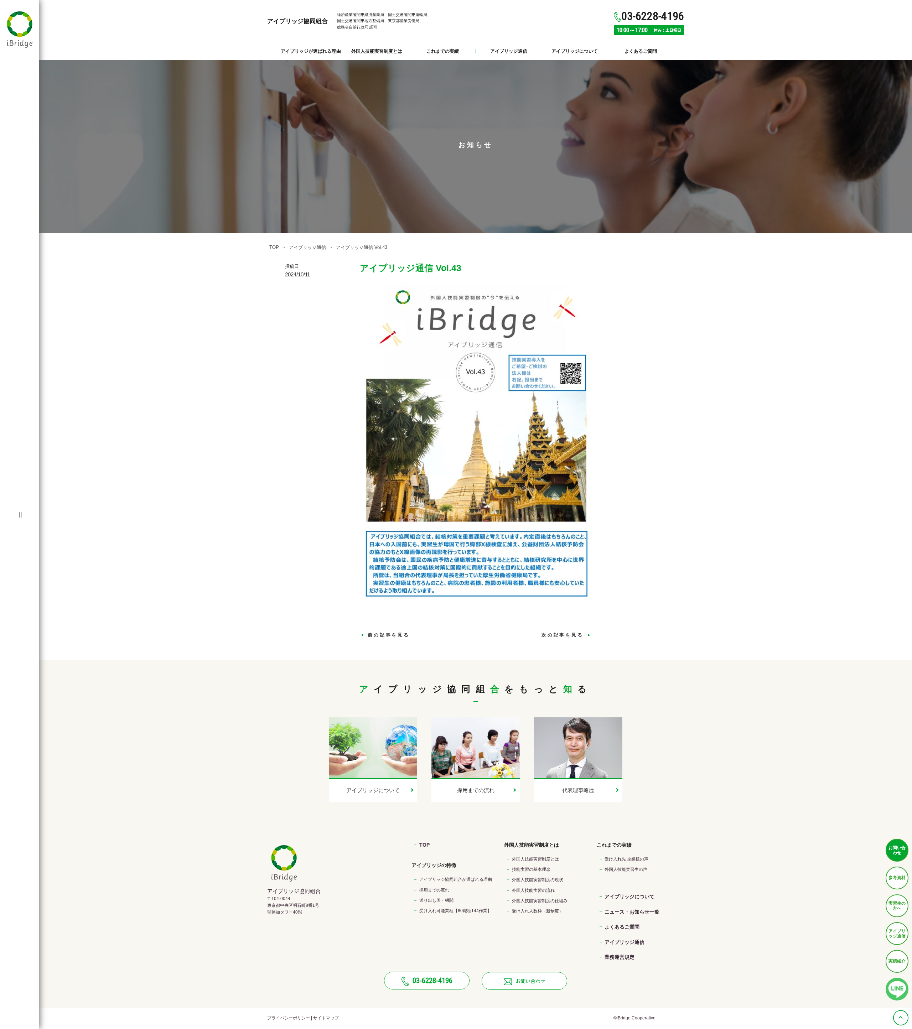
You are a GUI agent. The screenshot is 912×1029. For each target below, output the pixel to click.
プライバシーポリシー (288, 1017)
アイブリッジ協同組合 (297, 21)
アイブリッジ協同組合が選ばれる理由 (455, 879)
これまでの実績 (442, 51)
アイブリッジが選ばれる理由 (311, 51)
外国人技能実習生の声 (626, 869)
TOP (274, 247)
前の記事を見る (387, 635)
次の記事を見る (564, 635)
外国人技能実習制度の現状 (537, 879)
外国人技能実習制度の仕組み (540, 900)
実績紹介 (897, 960)
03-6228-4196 (432, 980)
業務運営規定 (619, 957)
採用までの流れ (434, 890)
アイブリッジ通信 (508, 51)
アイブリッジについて (574, 51)
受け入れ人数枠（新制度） (537, 911)
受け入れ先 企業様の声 (626, 859)
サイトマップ (326, 1017)
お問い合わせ (897, 850)
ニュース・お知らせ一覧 (632, 912)
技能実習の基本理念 (531, 869)
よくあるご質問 (641, 51)
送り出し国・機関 (436, 900)
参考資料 (897, 877)
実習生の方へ (897, 906)
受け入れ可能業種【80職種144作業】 (455, 910)
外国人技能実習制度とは (376, 51)
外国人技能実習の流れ (533, 890)
